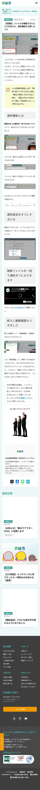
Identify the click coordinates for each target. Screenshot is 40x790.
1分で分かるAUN (9, 651)
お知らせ (8, 9)
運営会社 (22, 772)
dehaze (36, 3)
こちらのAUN (18, 307)
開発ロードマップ (20, 471)
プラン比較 (7, 667)
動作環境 (30, 772)
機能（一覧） (7, 654)
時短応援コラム (26, 680)
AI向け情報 (20, 781)
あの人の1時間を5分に (28, 684)
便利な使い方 (7, 684)
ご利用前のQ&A (8, 661)
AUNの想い (25, 677)
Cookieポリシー (6, 774)
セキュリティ (7, 657)
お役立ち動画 (7, 680)
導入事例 (6, 664)
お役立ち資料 (7, 677)
